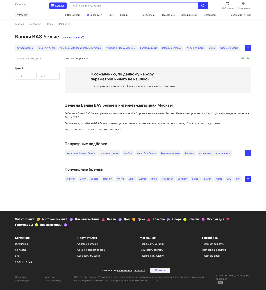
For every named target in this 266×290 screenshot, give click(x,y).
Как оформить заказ (88, 255)
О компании (22, 243)
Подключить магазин (152, 243)
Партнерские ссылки (214, 249)
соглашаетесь (124, 270)
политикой (139, 270)
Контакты (20, 249)
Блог (17, 255)
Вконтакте (21, 261)
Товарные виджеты (213, 243)
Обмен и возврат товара (91, 249)
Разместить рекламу (151, 249)
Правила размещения (152, 255)
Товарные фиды (211, 255)
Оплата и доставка (87, 243)
